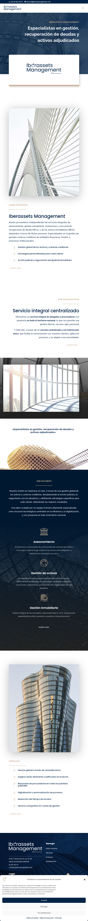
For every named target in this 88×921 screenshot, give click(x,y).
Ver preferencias (44, 913)
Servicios (49, 853)
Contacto (49, 857)
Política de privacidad (47, 918)
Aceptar (44, 900)
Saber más (15, 268)
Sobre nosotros (51, 848)
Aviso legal (58, 918)
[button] (84, 879)
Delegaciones (51, 861)
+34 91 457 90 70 (16, 2)
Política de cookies (32, 918)
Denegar (44, 907)
